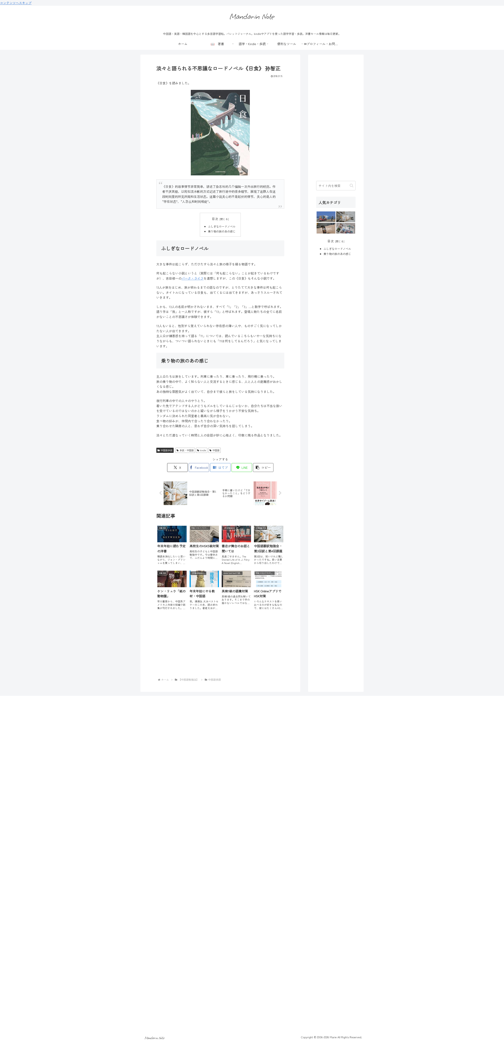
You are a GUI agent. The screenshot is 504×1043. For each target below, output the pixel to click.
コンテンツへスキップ (16, 2)
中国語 (216, 450)
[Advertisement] (220, 645)
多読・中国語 (187, 450)
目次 (215, 219)
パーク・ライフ (193, 278)
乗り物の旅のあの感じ (221, 231)
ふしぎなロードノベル (221, 226)
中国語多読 (166, 450)
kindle (203, 450)
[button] (263, 467)
